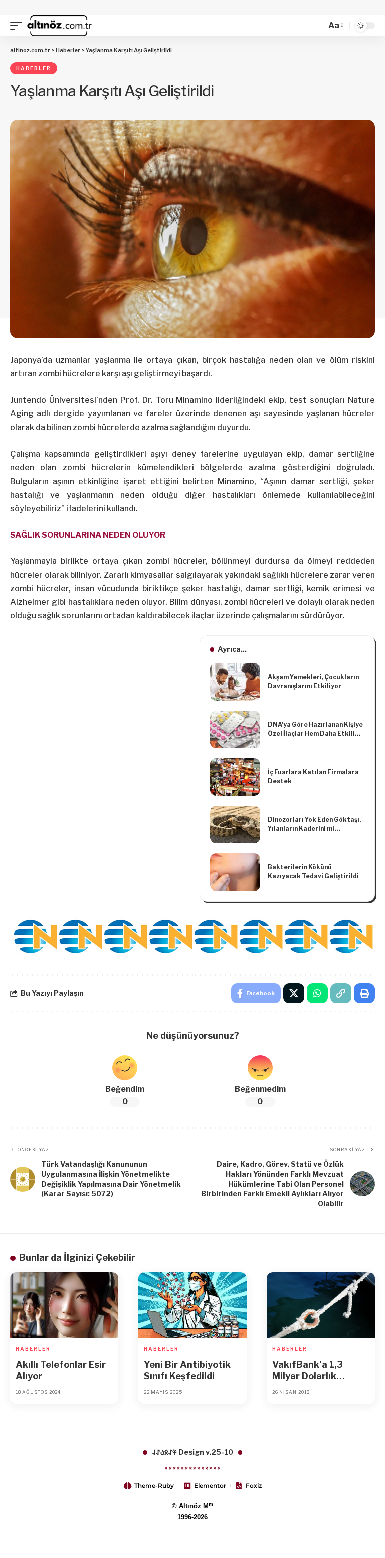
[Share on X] (293, 993)
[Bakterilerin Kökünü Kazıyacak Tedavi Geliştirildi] (235, 872)
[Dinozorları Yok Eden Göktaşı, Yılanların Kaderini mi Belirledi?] (235, 824)
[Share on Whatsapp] (317, 993)
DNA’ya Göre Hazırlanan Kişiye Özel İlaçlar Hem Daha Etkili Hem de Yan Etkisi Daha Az (315, 729)
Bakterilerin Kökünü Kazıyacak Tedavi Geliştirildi (313, 871)
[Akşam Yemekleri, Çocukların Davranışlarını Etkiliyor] (235, 682)
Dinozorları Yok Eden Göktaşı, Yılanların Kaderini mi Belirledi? (314, 824)
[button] (18, 25)
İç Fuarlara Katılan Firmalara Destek (313, 776)
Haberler (33, 68)
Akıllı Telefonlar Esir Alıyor (61, 1370)
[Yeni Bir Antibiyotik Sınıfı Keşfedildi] (192, 1305)
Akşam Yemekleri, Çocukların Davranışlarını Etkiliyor (313, 681)
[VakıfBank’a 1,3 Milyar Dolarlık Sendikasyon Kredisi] (321, 1305)
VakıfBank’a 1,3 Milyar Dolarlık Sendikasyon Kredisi (317, 1370)
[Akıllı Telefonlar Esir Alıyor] (64, 1305)
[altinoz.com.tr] (59, 25)
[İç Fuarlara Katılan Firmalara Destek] (235, 777)
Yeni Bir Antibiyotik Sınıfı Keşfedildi (187, 1370)
